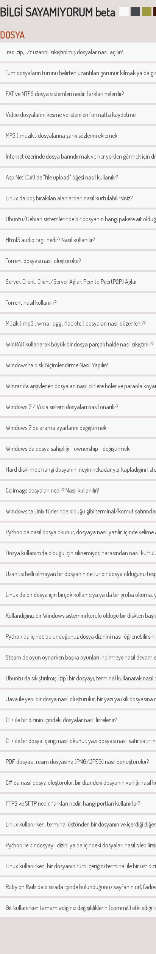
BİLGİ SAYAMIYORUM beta (57, 11)
